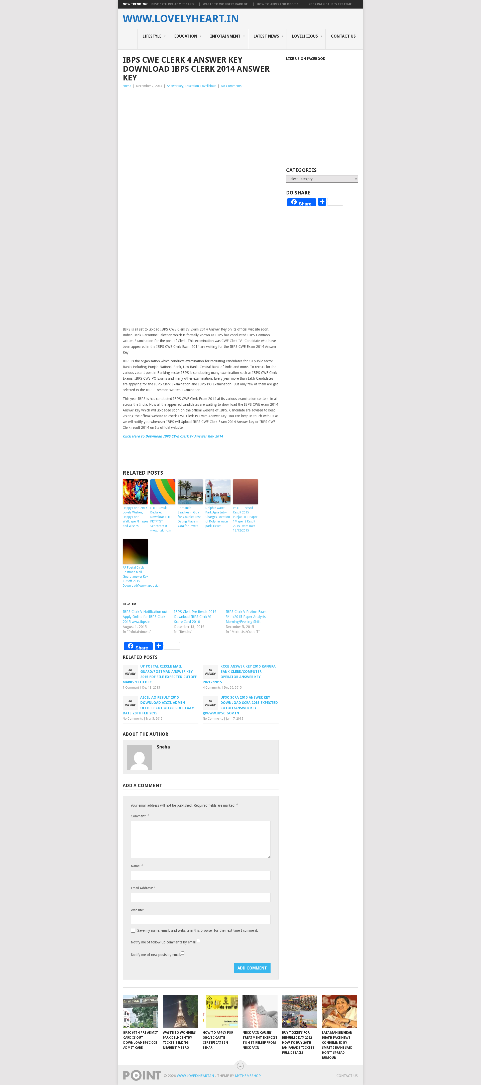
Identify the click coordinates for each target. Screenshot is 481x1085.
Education (185, 36)
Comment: (140, 816)
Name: (137, 865)
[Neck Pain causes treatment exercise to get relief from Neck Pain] (260, 1011)
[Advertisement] (201, 126)
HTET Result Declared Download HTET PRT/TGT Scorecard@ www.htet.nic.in (161, 519)
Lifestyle (152, 36)
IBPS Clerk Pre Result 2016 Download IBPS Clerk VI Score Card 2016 (195, 617)
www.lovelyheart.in (181, 19)
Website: (137, 910)
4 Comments (212, 687)
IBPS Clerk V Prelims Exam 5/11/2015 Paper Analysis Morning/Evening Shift (246, 617)
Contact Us (343, 36)
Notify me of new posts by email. (156, 955)
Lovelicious (305, 36)
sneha (127, 86)
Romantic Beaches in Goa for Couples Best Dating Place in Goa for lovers (189, 517)
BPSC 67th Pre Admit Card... (173, 4)
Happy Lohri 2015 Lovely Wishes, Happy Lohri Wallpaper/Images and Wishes (135, 517)
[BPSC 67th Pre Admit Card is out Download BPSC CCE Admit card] (140, 1011)
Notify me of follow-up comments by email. (164, 942)
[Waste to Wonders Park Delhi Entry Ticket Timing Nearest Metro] (180, 1011)
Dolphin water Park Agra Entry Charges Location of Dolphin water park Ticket (217, 517)
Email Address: (143, 888)
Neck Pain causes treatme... (331, 4)
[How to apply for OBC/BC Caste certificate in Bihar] (220, 1011)
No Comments (231, 86)
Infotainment (225, 36)
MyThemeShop (248, 1076)
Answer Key (175, 86)
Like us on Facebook (305, 59)
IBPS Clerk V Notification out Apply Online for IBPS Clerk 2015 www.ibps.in (145, 617)
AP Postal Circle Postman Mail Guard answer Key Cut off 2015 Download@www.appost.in (135, 576)
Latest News (266, 36)
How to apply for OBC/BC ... (279, 4)
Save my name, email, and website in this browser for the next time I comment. (197, 930)
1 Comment (131, 687)
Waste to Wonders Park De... (226, 4)
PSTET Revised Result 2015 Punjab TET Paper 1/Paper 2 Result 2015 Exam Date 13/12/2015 (245, 519)
